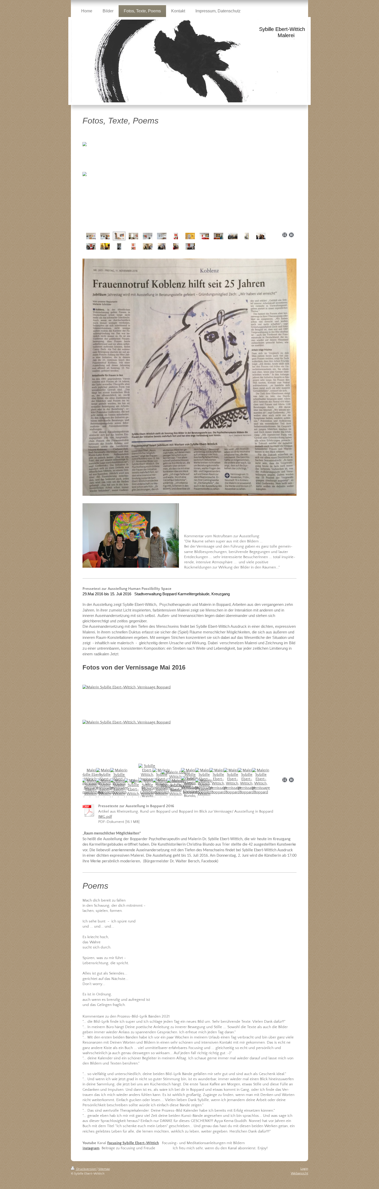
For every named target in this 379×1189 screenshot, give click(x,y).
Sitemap (104, 1169)
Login (304, 1168)
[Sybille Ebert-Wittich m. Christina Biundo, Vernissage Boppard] (190, 791)
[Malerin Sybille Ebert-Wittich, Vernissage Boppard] (189, 726)
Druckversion (86, 1169)
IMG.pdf (105, 816)
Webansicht (299, 1173)
